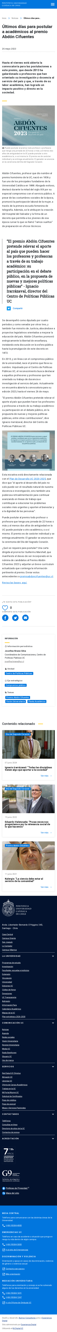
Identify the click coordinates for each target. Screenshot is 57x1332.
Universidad (7, 982)
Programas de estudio (11, 963)
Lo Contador (7, 946)
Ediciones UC (7, 986)
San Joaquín (7, 942)
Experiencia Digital (28, 1324)
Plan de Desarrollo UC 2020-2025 (28, 478)
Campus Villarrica (9, 950)
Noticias (15, 18)
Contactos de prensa (10, 1132)
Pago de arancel (9, 1104)
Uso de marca (8, 1060)
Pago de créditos (9, 1100)
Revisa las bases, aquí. (14, 582)
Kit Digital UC (18, 1328)
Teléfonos (6, 1121)
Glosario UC (7, 1056)
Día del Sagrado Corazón (18, 734)
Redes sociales (8, 1037)
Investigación (7, 967)
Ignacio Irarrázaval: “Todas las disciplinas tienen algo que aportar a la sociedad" (28, 768)
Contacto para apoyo (15, 1269)
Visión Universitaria (15, 701)
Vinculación (7, 978)
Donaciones (7, 993)
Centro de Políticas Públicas (19, 673)
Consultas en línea (9, 1125)
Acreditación (10, 1139)
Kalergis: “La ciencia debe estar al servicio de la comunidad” (24, 880)
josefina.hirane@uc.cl (14, 661)
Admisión (6, 1001)
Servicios (8, 1067)
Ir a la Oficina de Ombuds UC (18, 1303)
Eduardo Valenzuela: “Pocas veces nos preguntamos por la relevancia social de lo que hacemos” (27, 824)
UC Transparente (9, 997)
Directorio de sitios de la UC (13, 1128)
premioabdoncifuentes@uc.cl (36, 576)
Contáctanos (10, 1114)
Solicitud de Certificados (12, 1096)
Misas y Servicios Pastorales (14, 1108)
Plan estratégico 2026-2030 (13, 1017)
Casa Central (7, 934)
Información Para (9, 1005)
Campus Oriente (9, 938)
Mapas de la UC (8, 1013)
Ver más (46, 776)
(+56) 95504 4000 (14, 1225)
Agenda (5, 1033)
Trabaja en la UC (9, 1089)
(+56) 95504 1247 (14, 1297)
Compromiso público (16, 685)
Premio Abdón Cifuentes (17, 697)
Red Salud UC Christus (11, 1073)
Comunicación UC (13, 1023)
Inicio (4, 18)
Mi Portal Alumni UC (10, 1092)
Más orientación (13, 1274)
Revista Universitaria (10, 1045)
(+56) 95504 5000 (14, 1244)
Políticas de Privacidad (15, 1188)
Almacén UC (7, 1077)
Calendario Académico (11, 1009)
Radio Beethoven (9, 1053)
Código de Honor (9, 990)
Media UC (6, 1049)
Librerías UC (7, 1081)
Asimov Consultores (27, 1318)
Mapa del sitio (11, 1193)
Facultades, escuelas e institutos (15, 970)
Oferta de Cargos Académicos (14, 1085)
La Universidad (11, 956)
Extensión (6, 974)
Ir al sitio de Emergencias (17, 1250)
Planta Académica (36, 701)
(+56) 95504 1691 (14, 1293)
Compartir (18, 308)
